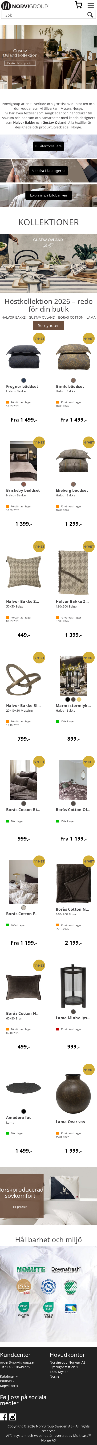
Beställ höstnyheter (20, 63)
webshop (41, 1435)
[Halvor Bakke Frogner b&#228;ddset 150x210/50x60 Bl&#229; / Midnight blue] (23, 357)
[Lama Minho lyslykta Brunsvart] (73, 986)
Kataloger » (9, 1376)
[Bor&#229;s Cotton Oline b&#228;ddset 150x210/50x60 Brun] (73, 780)
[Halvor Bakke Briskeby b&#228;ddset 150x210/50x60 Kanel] (23, 461)
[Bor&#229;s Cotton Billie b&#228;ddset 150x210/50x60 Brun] (23, 780)
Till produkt (20, 1207)
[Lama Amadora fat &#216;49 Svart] (23, 1088)
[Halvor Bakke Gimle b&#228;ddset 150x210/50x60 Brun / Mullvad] (73, 357)
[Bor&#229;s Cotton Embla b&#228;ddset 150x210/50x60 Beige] (23, 882)
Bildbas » (7, 1381)
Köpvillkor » (9, 1385)
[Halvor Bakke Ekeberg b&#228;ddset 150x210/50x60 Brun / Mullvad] (73, 461)
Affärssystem (16, 1435)
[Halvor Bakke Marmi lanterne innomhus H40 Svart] (73, 676)
